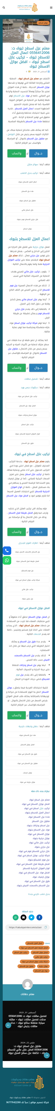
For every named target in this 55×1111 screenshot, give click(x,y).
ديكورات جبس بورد (29, 387)
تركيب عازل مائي (41, 957)
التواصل (11, 134)
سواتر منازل (32, 164)
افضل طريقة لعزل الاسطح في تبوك (34, 947)
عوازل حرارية (38, 247)
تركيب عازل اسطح (20, 952)
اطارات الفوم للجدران (28, 543)
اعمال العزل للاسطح (34, 943)
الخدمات (37, 634)
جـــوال (38, 153)
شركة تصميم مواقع (39, 1102)
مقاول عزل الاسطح (26, 966)
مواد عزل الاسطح (41, 970)
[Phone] (7, 550)
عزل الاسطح (19, 96)
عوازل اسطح (43, 23)
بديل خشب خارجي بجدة (39, 894)
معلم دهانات (27, 994)
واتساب (16, 153)
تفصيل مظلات (31, 379)
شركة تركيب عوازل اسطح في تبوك (35, 961)
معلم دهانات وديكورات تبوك (20, 1097)
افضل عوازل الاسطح (40, 952)
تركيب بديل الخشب (29, 173)
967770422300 (13, 1102)
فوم (18, 675)
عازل (42, 808)
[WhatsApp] (7, 560)
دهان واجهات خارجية (28, 726)
